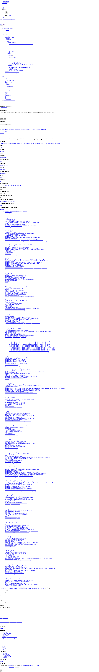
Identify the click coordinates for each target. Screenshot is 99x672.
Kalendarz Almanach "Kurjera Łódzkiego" (12, 559)
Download (2, 133)
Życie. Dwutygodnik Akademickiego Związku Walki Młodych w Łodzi (16, 528)
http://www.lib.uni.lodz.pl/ (4, 622)
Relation (6, 93)
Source (6, 91)
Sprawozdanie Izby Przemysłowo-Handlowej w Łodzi (13, 226)
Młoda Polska (7, 501)
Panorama (6, 282)
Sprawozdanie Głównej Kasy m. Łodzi (11, 280)
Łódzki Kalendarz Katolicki (9, 541)
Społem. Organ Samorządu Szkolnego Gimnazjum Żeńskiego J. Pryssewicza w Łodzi (19, 580)
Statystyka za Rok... (8, 582)
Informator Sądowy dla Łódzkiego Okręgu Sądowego (13, 397)
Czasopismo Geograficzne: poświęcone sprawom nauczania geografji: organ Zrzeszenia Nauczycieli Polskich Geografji (24, 474)
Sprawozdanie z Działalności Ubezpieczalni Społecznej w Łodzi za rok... (16, 478)
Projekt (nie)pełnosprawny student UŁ (11, 75)
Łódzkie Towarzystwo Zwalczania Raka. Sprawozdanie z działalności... (16, 567)
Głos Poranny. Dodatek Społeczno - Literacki (12, 522)
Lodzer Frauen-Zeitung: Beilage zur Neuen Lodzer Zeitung (14, 288)
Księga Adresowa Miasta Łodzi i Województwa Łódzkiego (14, 539)
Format (6, 89)
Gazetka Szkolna (7, 416)
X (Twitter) (6, 13)
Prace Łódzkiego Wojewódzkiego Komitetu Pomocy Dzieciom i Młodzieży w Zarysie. (19, 499)
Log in (1, 661)
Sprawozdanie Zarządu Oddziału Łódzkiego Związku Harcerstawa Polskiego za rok (18, 488)
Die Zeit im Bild (7, 312)
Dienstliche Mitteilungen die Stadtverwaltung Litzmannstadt (14, 232)
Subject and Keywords (8, 82)
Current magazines (8, 38)
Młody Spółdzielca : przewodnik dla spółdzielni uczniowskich (15, 451)
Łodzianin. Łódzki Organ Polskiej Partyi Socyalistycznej (14, 526)
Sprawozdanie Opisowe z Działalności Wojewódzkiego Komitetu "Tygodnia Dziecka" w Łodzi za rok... (22, 472)
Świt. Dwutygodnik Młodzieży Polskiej (11, 551)
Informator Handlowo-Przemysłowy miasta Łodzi (13, 301)
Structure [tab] (3, 136)
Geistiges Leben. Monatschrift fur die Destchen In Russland (14, 391)
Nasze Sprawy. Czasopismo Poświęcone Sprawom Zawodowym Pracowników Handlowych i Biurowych (22, 437)
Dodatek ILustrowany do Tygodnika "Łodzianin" (13, 462)
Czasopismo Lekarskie (8, 306)
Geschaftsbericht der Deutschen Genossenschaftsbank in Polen (15, 431)
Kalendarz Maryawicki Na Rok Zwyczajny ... (12, 556)
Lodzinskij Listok (7, 274)
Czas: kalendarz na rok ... (9, 398)
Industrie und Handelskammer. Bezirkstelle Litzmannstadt (14, 404)
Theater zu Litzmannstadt (9, 459)
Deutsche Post (7, 217)
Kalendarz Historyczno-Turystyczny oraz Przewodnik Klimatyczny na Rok (17, 532)
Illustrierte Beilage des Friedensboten (11, 238)
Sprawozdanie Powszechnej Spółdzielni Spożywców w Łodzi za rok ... (16, 492)
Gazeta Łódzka (7, 424)
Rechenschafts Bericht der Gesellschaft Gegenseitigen (13, 460)
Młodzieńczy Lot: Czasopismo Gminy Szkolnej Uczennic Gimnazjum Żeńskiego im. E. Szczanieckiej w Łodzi (23, 318)
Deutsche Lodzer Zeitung (9, 231)
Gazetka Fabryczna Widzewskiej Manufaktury (12, 430)
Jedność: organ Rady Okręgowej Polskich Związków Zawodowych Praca (17, 247)
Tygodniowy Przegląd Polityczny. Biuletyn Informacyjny (14, 496)
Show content (4, 131)
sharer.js (10, 15)
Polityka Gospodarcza (8, 396)
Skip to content (4, 3)
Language (6, 92)
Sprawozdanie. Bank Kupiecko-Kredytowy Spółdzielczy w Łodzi (15, 275)
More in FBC (2, 592)
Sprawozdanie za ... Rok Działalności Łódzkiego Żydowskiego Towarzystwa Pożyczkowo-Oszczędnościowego (23, 577)
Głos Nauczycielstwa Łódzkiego (10, 406)
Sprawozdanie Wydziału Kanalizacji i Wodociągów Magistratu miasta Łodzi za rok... (18, 475)
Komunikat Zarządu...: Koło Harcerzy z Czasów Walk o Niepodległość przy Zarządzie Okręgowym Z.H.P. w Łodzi (23, 284)
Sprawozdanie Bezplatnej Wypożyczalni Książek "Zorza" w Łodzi (15, 359)
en (2, 7)
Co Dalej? (6, 216)
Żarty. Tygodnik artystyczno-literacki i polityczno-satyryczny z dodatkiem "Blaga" (18, 313)
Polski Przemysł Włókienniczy (9, 261)
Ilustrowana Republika (8, 213)
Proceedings (7, 71)
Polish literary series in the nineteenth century (12, 72)
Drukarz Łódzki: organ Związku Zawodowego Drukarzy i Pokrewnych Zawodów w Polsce (20, 418)
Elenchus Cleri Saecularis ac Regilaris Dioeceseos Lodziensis (14, 290)
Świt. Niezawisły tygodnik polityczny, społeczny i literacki (14, 322)
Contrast (4, 9)
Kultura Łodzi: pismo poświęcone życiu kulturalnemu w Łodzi (15, 285)
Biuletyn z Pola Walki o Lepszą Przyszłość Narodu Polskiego (15, 403)
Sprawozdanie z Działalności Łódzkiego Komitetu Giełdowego (15, 360)
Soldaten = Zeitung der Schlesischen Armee (12, 227)
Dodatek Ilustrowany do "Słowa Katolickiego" (12, 409)
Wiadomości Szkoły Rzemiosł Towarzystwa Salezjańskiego (14, 266)
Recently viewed (6, 100)
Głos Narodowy (7, 447)
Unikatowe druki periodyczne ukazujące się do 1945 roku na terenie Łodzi (14, 211)
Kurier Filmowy (7, 272)
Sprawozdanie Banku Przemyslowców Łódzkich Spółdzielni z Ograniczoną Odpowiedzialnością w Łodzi (22, 565)
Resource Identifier (8, 90)
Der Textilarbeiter (7, 506)
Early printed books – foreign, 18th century (16, 70)
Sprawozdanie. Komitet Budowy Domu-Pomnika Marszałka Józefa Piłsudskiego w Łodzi (19, 369)
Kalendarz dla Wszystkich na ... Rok (10, 555)
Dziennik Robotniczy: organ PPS (10, 220)
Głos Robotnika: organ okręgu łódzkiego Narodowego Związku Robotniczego (17, 221)
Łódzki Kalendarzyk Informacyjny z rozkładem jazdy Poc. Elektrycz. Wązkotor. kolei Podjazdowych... (21, 542)
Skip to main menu (5, 1)
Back (1, 25)
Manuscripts (9, 55)
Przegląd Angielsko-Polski (9, 338)
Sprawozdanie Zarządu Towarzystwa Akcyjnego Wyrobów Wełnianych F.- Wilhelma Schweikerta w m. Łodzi (23, 228)
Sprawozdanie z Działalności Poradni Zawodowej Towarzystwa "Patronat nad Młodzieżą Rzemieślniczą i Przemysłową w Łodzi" (26, 268)
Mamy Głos (6, 315)
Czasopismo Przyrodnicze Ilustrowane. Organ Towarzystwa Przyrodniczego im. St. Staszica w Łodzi (21, 481)
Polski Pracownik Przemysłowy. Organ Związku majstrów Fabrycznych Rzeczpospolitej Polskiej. (20, 544)
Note (5, 97)
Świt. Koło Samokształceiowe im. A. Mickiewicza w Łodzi (14, 442)
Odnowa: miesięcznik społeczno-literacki (11, 365)
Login (3, 17)
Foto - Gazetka (7, 508)
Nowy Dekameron (8, 428)
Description (6, 83)
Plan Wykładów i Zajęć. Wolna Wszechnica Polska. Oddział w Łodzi (16, 336)
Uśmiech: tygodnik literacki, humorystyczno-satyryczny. (14, 326)
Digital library (7, 30)
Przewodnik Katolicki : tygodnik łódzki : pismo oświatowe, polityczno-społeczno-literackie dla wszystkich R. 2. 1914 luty (28, 342)
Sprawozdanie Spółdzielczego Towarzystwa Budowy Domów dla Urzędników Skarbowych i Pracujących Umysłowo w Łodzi (25, 249)
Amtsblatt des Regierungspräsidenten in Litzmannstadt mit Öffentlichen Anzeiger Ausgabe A (20, 570)
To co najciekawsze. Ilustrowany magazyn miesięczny (13, 495)
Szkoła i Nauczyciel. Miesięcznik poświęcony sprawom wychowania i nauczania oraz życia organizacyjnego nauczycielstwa (25, 371)
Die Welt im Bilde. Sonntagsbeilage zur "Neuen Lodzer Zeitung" (15, 375)
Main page (2, 628)
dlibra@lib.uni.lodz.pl (4, 618)
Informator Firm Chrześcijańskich (10, 302)
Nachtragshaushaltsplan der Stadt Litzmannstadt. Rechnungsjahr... (15, 329)
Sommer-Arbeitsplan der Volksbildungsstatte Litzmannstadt (14, 573)
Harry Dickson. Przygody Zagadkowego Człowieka (13, 303)
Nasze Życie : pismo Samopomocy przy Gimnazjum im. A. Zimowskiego (16, 330)
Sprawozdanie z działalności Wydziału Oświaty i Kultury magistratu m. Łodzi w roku (18, 484)
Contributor (4, 648)
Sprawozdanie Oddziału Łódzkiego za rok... (12, 471)
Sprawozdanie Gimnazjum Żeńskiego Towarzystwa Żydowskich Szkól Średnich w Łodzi (19, 279)
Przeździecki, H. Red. (4, 165)
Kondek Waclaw (11, 51)
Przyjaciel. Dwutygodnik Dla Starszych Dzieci (12, 518)
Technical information (6, 655)
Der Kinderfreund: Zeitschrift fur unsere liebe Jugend (13, 456)
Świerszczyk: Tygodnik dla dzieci (10, 549)
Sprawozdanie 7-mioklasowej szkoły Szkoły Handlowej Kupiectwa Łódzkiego (17, 453)
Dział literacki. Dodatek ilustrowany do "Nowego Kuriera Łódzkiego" (16, 363)
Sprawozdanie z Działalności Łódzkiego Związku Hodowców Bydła (16, 419)
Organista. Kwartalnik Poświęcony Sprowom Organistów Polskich (15, 441)
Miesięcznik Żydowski (8, 410)
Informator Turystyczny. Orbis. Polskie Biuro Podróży (13, 417)
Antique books (10, 65)
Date (3, 649)
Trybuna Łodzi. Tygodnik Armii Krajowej (11, 321)
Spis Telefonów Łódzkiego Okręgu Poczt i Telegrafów (13, 572)
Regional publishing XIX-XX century (8, 638)
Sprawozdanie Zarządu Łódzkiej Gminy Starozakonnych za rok (15, 487)
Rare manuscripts (12, 57)
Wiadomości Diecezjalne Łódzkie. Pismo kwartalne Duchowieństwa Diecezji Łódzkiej (19, 497)
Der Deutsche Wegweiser (9, 252)
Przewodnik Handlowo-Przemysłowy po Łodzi (12, 353)
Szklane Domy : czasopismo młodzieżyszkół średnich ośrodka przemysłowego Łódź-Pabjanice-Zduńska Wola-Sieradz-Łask (25, 259)
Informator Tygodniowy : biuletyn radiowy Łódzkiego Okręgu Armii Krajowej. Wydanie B (19, 296)
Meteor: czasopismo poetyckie (9, 316)
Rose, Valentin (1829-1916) (15, 61)
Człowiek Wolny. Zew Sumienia (10, 230)
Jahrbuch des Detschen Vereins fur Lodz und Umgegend (14, 243)
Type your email (3, 117)
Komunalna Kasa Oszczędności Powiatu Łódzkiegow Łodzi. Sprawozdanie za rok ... (18, 489)
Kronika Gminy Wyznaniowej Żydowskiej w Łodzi (13, 578)
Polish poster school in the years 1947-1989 (16, 46)
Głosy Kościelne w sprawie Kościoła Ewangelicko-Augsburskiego (15, 293)
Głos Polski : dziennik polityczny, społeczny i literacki (13, 214)
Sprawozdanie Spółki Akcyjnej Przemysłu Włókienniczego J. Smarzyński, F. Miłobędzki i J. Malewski (21, 248)
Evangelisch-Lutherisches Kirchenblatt (11, 291)
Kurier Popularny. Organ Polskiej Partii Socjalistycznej (13, 540)
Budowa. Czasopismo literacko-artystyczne (12, 364)
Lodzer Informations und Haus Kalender (11, 386)
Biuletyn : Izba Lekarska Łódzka (10, 500)
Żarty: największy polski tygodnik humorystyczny (13, 530)
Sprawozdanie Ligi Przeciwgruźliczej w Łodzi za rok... (13, 470)
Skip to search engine (5, 2)
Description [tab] (4, 134)
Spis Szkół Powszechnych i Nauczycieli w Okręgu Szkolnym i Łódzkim (16, 357)
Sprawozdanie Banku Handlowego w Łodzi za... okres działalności (15, 384)
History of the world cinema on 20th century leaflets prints (18, 45)
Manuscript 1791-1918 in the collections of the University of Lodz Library (21, 64)
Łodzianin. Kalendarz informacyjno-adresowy (12, 536)
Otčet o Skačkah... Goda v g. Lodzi (10, 545)
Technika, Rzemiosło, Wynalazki (10, 494)
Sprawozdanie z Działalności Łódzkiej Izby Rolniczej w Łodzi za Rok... (16, 377)
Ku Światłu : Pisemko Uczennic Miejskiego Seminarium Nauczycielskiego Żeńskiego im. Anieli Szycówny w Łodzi (23, 382)
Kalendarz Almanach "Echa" (9, 554)
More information (11, 667)
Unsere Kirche (7, 379)
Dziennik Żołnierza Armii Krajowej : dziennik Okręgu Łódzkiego (15, 294)
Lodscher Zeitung (7, 387)
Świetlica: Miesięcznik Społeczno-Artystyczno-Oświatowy (14, 550)
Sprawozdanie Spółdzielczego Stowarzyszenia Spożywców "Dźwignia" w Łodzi (18, 246)
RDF (1, 205)
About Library (4, 28)
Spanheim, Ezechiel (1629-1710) (16, 63)
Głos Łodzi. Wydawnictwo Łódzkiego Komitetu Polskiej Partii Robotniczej (17, 581)
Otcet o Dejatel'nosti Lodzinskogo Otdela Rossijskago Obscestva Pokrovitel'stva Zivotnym (19, 335)
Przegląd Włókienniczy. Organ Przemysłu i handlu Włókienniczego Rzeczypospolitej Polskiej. (20, 443)
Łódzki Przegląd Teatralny (9, 432)
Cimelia (8, 41)
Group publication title (10, 80)
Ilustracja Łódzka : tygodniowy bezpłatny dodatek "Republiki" (15, 277)
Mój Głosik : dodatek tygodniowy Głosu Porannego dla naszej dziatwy (16, 299)
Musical (8, 54)
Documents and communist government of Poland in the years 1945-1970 (21, 44)
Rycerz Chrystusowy (8, 356)
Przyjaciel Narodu (7, 464)
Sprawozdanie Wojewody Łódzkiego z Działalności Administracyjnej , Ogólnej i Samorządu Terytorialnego (22, 389)
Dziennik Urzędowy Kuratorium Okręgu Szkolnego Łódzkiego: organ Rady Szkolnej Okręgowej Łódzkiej (22, 222)
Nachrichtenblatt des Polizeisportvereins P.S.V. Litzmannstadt (14, 328)
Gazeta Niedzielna (8, 411)
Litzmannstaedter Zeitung (9, 395)
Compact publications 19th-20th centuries (11, 74)
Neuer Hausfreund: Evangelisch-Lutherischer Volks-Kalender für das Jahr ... (17, 527)
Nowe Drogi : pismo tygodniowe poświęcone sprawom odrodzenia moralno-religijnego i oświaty (20, 452)
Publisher (7, 84)
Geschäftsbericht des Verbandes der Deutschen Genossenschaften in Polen (17, 514)
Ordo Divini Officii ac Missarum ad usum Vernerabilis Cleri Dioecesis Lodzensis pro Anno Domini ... (21, 584)
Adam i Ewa (7, 289)
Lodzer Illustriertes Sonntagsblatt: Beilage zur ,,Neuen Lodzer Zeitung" (16, 292)
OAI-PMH (2, 209)
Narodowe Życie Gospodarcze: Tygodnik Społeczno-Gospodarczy (15, 552)
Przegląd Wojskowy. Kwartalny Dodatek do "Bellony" (13, 574)
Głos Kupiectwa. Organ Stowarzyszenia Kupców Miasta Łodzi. (15, 446)
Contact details (4, 657)
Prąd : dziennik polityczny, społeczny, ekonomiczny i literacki (15, 224)
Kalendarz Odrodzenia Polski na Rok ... (11, 557)
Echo (5, 362)
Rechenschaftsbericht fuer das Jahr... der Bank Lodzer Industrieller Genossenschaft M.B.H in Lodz (21, 393)
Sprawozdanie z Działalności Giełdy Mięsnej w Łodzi (13, 267)
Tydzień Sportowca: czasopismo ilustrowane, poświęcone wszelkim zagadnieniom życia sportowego (21, 368)
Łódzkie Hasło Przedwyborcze (10, 434)
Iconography (9, 49)
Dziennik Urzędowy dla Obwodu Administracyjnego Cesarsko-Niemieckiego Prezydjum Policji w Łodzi (22, 308)
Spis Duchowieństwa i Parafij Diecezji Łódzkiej (12, 571)
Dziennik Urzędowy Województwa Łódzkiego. (12, 493)
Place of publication (10, 86)
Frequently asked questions (9, 32)
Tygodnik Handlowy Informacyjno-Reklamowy (12, 320)
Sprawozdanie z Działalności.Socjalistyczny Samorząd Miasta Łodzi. (16, 361)
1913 (1, 147)
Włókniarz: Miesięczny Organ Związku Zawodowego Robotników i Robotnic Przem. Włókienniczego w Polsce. (23, 327)
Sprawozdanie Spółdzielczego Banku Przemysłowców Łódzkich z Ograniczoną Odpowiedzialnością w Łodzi (22, 390)
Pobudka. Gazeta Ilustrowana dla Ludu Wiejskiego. (13, 445)
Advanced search (3, 107)
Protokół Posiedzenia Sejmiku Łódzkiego (11, 461)
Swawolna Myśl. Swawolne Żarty (10, 439)
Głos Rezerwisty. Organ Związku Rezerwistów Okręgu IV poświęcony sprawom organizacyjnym (20, 521)
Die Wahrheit (7, 579)
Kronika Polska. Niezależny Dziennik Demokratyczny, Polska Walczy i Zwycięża (18, 560)
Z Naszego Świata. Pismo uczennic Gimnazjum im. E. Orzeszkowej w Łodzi (17, 317)
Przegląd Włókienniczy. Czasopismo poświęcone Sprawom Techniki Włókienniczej (18, 510)
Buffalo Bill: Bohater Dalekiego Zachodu (11, 307)
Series (5, 98)
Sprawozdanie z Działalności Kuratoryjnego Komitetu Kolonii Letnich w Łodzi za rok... (19, 476)
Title (6, 78)
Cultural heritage (8, 39)
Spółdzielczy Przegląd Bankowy (10, 546)
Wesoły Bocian (7, 281)
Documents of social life (13, 48)
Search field (2, 106)
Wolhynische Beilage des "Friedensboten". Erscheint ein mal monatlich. (16, 425)
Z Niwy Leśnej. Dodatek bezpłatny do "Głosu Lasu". (13, 585)
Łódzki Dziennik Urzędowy (9, 512)
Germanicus (11, 68)
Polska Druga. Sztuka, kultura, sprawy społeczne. (13, 511)
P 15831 (1, 177)
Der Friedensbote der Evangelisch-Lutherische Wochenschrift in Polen (16, 513)
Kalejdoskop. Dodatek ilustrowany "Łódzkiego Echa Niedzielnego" (16, 300)
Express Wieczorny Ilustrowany (10, 354)
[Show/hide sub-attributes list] (9, 84)
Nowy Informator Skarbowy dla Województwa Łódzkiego (14, 463)
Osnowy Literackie (8, 523)
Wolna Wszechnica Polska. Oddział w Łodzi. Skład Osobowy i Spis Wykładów (18, 421)
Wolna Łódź (7, 467)
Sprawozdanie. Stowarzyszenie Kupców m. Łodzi (13, 264)
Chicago (1, 600)
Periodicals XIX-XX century (9, 37)
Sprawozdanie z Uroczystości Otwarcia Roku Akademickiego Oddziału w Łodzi (18, 486)
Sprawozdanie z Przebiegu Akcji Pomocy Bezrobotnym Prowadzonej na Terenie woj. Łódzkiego (20, 548)
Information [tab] (4, 135)
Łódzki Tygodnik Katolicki (9, 433)
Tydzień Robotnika (8, 270)
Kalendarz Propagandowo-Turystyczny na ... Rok (13, 400)
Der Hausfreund (7, 253)
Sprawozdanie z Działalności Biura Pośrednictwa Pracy (14, 265)
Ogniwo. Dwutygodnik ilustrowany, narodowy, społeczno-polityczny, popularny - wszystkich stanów (21, 531)
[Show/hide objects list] (12, 28)
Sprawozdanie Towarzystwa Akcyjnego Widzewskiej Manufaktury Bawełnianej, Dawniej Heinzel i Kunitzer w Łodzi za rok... (25, 473)
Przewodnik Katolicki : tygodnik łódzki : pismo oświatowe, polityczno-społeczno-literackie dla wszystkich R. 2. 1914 (26, 340)
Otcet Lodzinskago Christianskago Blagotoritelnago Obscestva (15, 440)
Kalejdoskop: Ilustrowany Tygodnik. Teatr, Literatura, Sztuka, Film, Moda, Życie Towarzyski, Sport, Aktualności (23, 385)
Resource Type (7, 88)
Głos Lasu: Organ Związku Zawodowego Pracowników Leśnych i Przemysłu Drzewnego (19, 399)
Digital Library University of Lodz (8, 185)
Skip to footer (4, 4)
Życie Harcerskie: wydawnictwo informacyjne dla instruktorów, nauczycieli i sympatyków (19, 529)
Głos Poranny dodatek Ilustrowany (10, 477)
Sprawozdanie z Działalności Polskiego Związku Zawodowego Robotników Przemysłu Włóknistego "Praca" (22, 465)
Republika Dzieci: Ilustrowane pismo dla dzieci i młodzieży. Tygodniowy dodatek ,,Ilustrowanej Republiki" (22, 323)
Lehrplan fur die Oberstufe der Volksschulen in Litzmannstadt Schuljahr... (16, 286)
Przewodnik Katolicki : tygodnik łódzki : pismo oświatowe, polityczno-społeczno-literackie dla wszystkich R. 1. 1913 (26, 339)
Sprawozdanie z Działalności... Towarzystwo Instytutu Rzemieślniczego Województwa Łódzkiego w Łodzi (22, 237)
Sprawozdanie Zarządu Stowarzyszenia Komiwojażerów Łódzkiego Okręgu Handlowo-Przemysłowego (22, 263)
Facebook (6, 12)
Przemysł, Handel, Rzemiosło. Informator (11, 520)
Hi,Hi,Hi (6, 401)
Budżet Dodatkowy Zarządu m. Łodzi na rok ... (12, 504)
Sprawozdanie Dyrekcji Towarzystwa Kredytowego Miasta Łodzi (15, 276)
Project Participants (8, 31)
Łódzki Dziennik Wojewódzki (9, 569)
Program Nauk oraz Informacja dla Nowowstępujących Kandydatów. (16, 498)
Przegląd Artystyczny (8, 412)
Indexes (3, 76)
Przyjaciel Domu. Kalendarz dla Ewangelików (12, 517)
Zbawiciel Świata (7, 426)
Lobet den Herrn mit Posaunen (10, 273)
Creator (6, 81)
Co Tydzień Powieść (8, 223)
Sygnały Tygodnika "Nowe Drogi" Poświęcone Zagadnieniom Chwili (16, 257)
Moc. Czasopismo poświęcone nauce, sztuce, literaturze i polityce (15, 543)
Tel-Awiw (6, 324)
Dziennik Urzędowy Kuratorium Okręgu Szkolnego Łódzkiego (15, 234)
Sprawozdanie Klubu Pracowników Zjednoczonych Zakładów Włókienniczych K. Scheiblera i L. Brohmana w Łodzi (24, 240)
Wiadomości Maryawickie (9, 509)
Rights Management (8, 95)
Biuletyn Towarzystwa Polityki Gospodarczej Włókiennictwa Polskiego (16, 370)
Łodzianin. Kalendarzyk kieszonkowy (11, 537)
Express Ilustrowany (8, 218)
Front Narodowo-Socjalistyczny (10, 429)
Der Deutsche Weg (8, 251)
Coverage (6, 94)
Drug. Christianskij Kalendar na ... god (11, 507)
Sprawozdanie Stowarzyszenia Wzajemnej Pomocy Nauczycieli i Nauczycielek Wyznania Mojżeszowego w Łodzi (23, 262)
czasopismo (2, 151)
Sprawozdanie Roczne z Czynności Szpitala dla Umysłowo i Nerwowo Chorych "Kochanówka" (20, 244)
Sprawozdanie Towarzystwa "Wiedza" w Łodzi (12, 466)
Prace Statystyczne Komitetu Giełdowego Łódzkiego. (13, 502)
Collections (4, 34)
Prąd (5, 524)
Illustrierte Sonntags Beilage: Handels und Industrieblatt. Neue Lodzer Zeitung (17, 373)
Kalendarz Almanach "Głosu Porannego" (11, 448)
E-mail (6, 11)
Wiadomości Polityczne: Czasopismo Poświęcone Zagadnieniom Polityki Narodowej (18, 458)
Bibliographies (7, 36)
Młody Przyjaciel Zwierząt (9, 383)
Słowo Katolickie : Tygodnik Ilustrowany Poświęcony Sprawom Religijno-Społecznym (19, 392)
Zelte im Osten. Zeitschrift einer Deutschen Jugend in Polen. (14, 427)
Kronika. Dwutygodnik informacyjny (11, 534)
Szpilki (6, 455)
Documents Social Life (11, 42)
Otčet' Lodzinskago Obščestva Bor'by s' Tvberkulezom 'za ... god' (15, 553)
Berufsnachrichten (7, 374)
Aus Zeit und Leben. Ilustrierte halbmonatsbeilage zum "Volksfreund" (16, 503)
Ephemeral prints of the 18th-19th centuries (16, 47)
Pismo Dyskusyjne (8, 444)
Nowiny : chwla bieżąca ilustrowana (10, 332)
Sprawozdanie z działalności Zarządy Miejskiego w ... (13, 407)
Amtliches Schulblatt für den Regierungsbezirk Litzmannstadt (15, 309)
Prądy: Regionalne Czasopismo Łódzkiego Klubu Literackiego (15, 402)
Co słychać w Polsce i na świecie (10, 219)
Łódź (1, 161)
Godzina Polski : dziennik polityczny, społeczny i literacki (14, 215)
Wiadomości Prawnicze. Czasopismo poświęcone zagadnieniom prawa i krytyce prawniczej (19, 319)
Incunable (8, 52)
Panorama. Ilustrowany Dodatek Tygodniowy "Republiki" (14, 381)
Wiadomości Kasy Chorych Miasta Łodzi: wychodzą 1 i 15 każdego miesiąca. (17, 413)
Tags (5, 96)
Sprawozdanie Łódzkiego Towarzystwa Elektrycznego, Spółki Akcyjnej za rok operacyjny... (20, 438)
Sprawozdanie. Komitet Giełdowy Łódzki (11, 236)
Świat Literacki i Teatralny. (9, 256)
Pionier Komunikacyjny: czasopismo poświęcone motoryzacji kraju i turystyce (17, 367)
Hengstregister (7, 515)
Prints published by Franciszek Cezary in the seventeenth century (19, 67)
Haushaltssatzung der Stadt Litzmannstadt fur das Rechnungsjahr (15, 235)
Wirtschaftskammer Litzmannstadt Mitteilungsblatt (13, 479)
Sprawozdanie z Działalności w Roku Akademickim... (13, 566)
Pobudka (6, 516)
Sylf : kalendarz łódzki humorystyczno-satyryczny (13, 258)
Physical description (8, 99)
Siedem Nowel (7, 355)
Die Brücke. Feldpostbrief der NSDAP (11, 372)
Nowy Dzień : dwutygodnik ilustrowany (11, 564)
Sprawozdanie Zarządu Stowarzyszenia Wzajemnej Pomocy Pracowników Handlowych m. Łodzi (20, 490)
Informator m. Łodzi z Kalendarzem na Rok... (12, 298)
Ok (1, 669)
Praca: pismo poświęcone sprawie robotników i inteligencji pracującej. (16, 468)
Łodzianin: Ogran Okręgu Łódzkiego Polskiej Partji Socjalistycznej (15, 562)
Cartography (9, 53)
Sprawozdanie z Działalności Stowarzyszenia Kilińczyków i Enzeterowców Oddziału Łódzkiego (20, 225)
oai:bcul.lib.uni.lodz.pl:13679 (5, 173)
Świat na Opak (7, 485)
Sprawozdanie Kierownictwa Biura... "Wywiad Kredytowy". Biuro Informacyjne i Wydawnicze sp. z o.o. (22, 239)
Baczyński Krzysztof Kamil (15, 62)
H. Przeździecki (3, 157)
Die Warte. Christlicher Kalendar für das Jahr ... (12, 576)
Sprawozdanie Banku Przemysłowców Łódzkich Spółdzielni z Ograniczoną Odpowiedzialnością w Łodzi (22, 376)
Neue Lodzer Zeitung (8, 212)
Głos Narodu (7, 405)
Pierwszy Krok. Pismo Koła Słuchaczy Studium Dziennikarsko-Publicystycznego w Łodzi (19, 535)
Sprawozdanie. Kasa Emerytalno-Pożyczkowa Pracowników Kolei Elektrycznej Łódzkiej (19, 233)
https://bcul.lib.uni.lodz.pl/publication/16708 (7, 201)
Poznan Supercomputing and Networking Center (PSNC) (29, 665)
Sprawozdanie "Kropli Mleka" (9, 454)
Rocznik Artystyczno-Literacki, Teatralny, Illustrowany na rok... (15, 583)
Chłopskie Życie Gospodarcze (9, 305)
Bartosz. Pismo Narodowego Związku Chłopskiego (13, 358)
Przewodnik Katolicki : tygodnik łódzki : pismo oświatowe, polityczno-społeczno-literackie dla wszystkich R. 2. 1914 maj (28, 345)
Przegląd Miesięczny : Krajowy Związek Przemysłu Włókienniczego (16, 414)
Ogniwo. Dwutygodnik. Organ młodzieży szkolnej (13, 333)
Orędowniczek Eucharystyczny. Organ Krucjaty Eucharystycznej (15, 334)
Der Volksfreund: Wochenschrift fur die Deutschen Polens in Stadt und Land (17, 480)
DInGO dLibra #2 (10, 665)
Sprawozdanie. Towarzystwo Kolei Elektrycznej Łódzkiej (14, 378)
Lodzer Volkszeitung (8, 254)
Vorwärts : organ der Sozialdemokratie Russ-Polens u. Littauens (15, 278)
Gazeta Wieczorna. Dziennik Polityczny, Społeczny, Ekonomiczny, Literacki (17, 525)
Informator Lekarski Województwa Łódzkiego (12, 420)
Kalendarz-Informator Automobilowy (11, 449)
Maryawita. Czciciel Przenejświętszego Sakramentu (13, 423)
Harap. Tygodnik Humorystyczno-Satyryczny (12, 295)
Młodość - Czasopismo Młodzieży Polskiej (11, 435)
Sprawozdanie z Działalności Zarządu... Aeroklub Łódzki (14, 245)
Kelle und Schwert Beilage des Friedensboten (12, 271)
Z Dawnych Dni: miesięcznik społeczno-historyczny (13, 483)
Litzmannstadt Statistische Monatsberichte (11, 287)
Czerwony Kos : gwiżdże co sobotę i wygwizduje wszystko (14, 229)
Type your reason (19, 117)
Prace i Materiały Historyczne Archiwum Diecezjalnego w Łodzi (15, 337)
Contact (6, 33)
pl (3, 7)
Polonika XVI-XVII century (13, 69)
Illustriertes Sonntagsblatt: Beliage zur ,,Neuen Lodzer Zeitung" (15, 310)
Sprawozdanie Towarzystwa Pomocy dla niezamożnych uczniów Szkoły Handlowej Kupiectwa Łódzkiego (22, 469)
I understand (17, 667)
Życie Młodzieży (7, 314)
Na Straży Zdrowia (8, 563)
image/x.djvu (2, 169)
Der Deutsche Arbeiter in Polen (10, 250)
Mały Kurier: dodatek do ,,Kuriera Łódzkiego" (12, 304)
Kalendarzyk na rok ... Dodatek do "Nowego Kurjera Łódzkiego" (15, 538)
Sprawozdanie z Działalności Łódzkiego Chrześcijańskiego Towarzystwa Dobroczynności (19, 415)
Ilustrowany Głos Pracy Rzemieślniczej (11, 242)
